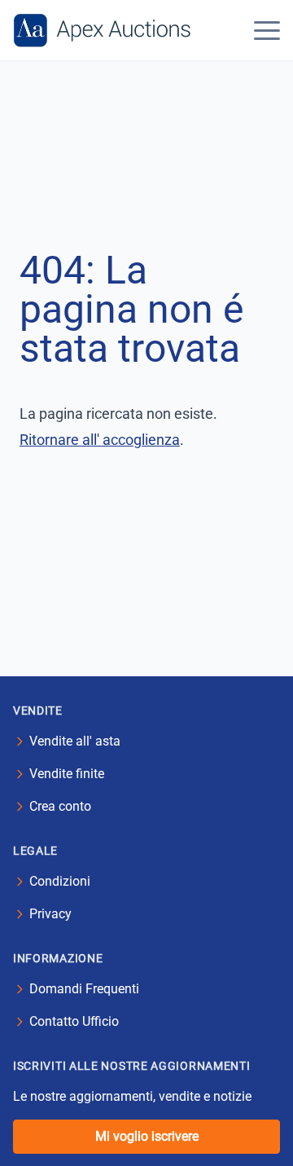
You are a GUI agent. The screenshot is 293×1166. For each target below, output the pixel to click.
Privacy (50, 914)
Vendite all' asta (74, 741)
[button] (266, 30)
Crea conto (60, 806)
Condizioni (59, 881)
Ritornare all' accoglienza (100, 439)
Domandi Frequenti (84, 989)
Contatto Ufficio (74, 1021)
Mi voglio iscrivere (147, 1136)
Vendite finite (66, 773)
